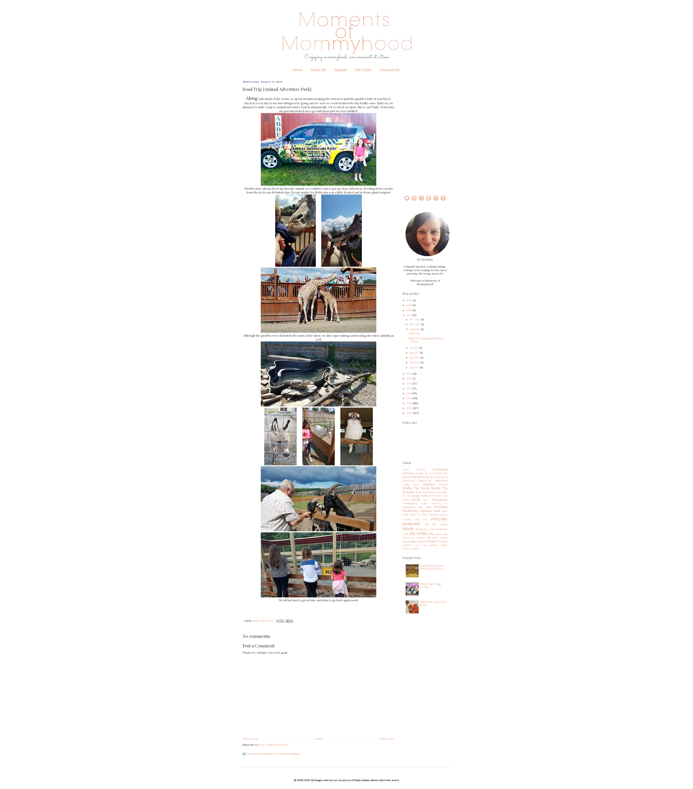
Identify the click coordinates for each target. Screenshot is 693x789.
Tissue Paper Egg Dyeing (430, 585)
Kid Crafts (363, 70)
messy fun (441, 534)
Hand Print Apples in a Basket (433, 603)
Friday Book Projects (435, 477)
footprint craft (425, 529)
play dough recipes (414, 541)
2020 (409, 300)
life (431, 534)
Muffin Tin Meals (415, 488)
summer (433, 545)
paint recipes (440, 537)
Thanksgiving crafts (414, 503)
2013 (409, 388)
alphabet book (430, 511)
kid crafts (418, 533)
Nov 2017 (415, 324)
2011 (409, 398)
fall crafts (440, 524)
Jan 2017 (414, 367)
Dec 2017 (415, 319)
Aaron (405, 469)
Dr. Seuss (429, 473)
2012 (409, 393)
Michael (443, 484)
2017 (409, 315)
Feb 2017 (415, 362)
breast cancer (439, 514)
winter (444, 545)
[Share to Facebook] (288, 621)
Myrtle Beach (422, 492)
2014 (409, 383)
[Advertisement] (425, 135)
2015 (409, 378)
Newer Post (250, 738)
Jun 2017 (414, 352)
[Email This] (278, 621)
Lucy (416, 484)
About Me (318, 70)
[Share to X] (284, 621)
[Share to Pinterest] (291, 621)
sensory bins (420, 545)
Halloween (425, 480)
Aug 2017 (415, 329)
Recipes (340, 70)
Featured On (390, 70)
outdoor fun (423, 537)
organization (408, 537)
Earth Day (442, 473)
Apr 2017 (415, 357)
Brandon (421, 469)
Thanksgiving (439, 499)
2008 (409, 413)
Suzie (425, 500)
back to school (419, 514)
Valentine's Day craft (416, 507)
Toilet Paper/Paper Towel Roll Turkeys (432, 567)
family (255, 620)
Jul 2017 (414, 347)
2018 (409, 310)
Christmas (440, 469)
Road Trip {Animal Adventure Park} (426, 340)
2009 (409, 408)
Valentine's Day (439, 503)
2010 (409, 403)
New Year (436, 492)
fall (426, 524)
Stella (416, 499)
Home (297, 70)
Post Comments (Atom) (273, 744)
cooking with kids (414, 519)
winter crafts (410, 548)
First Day (414, 333)
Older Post (387, 738)
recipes (431, 541)
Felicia (416, 477)
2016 (409, 373)
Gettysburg (408, 480)
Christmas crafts (412, 473)
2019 (409, 305)
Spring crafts (419, 495)
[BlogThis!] (281, 621)
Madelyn (429, 484)
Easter (406, 477)
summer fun (266, 620)
